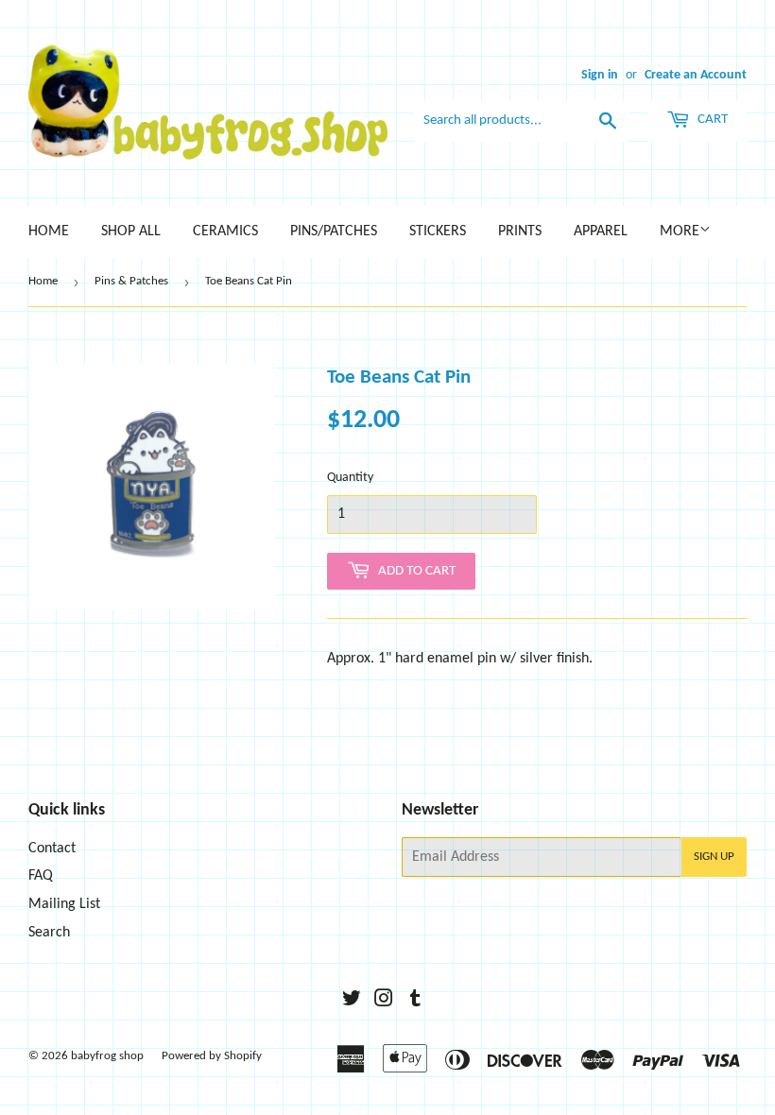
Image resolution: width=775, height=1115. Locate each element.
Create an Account (696, 75)
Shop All (131, 231)
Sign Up (714, 856)
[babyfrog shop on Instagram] (383, 1001)
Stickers (437, 231)
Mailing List (64, 904)
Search (49, 932)
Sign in (599, 75)
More (679, 231)
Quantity (350, 478)
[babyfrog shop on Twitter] (351, 1001)
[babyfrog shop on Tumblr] (415, 1001)
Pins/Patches (333, 231)
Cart (711, 119)
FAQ (40, 875)
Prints (520, 231)
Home (48, 231)
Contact (52, 848)
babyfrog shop (107, 1056)
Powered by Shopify (212, 1056)
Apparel (601, 231)
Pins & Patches (131, 281)
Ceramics (225, 231)
